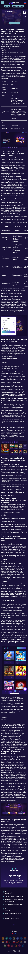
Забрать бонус (10, 23)
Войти (7, 6)
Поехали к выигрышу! (14, 881)
